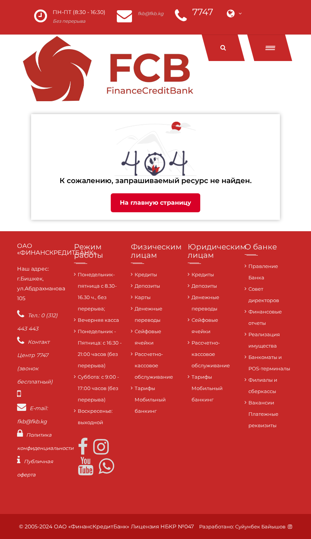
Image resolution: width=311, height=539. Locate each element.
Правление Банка (263, 271)
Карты (143, 297)
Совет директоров (263, 294)
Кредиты (146, 274)
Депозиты (147, 286)
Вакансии (261, 403)
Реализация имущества (264, 340)
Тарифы (145, 388)
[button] (269, 47)
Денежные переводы (148, 314)
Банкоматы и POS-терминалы (269, 362)
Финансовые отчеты (265, 317)
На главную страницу (155, 202)
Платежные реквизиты (263, 419)
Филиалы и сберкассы (262, 385)
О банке (261, 246)
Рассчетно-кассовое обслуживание (154, 365)
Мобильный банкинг (150, 405)
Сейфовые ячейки (148, 337)
